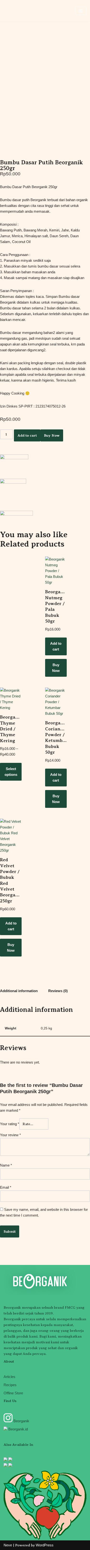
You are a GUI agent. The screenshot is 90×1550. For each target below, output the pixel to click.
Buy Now (52, 435)
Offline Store (13, 1393)
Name (6, 1165)
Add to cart (27, 435)
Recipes (10, 1385)
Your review (10, 1135)
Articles (9, 1377)
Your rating (9, 1124)
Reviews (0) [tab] (58, 991)
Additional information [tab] (19, 991)
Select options (11, 772)
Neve (8, 1545)
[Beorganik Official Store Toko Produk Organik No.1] (18, 11)
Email (5, 1187)
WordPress (45, 1545)
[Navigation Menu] (80, 11)
